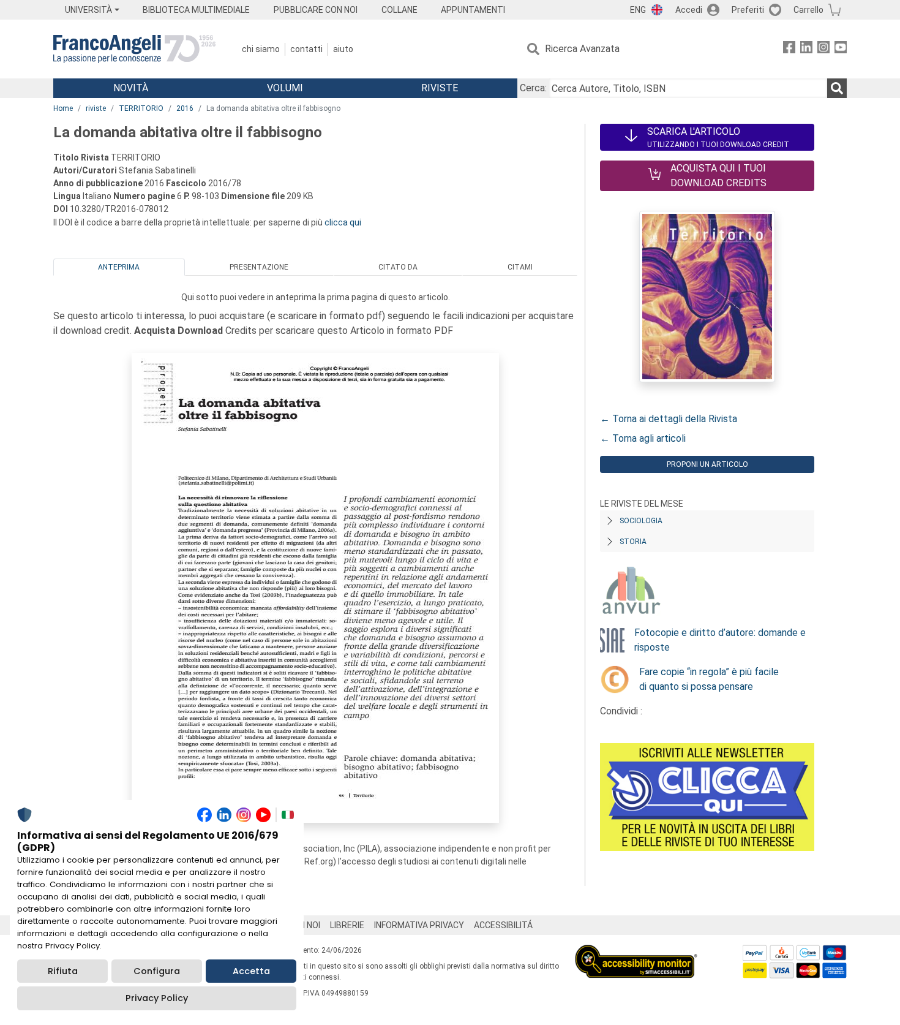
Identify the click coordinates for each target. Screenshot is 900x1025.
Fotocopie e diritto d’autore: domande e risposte (720, 640)
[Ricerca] (837, 88)
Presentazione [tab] (259, 267)
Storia (633, 541)
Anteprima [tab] (119, 267)
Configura (156, 971)
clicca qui (342, 222)
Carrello (808, 10)
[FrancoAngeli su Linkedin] (806, 49)
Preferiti (748, 10)
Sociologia (641, 520)
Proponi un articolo (707, 464)
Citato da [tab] (398, 267)
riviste (96, 108)
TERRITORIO (141, 108)
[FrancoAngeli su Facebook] (789, 49)
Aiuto (343, 49)
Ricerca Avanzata (582, 49)
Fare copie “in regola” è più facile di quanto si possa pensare (709, 679)
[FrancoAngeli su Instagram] (823, 49)
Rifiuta (63, 971)
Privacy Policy (157, 998)
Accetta (251, 971)
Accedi (688, 10)
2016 (184, 108)
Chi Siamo (261, 49)
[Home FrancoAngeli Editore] (134, 49)
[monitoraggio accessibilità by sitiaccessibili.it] (636, 952)
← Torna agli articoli (643, 438)
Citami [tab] (520, 267)
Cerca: (533, 88)
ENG (638, 10)
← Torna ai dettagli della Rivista (668, 419)
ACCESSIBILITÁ (503, 925)
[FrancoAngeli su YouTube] (840, 49)
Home (63, 108)
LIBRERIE (347, 925)
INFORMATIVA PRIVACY (419, 925)
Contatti (306, 49)
